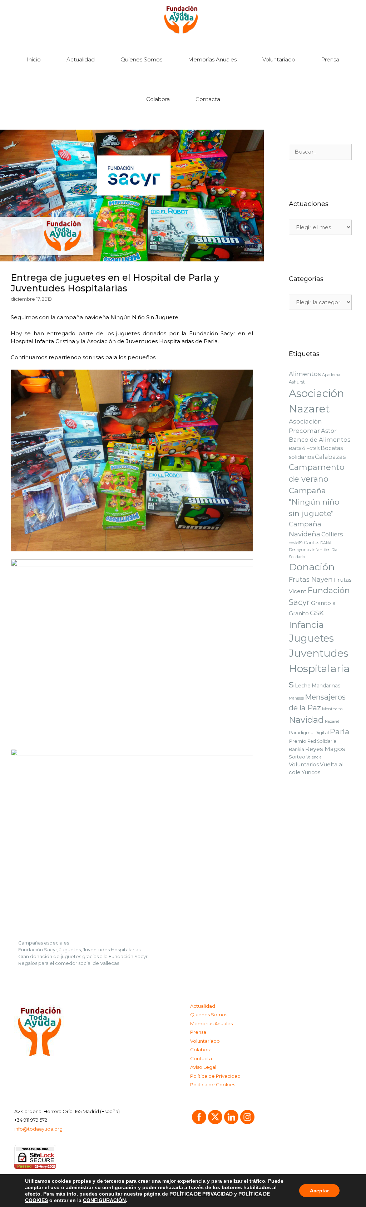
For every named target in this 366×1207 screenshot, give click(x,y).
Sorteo (297, 757)
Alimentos (305, 373)
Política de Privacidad (215, 1076)
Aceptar (319, 1190)
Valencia (314, 757)
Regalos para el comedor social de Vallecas (68, 963)
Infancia (306, 624)
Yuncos (311, 772)
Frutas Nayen (311, 579)
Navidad (306, 720)
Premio (297, 741)
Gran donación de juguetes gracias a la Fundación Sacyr (83, 956)
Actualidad (80, 59)
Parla (340, 731)
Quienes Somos (141, 59)
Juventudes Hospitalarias (111, 949)
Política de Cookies (212, 1084)
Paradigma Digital (309, 732)
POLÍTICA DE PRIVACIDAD (201, 1194)
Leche (303, 685)
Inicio (34, 59)
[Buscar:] (320, 152)
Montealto (332, 708)
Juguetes (70, 949)
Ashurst (297, 382)
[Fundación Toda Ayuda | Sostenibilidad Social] (183, 20)
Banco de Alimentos (320, 439)
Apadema (331, 374)
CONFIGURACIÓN (104, 1200)
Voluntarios (304, 764)
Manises (296, 698)
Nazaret (332, 721)
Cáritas (311, 542)
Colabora (158, 99)
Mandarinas (326, 685)
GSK (317, 613)
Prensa (330, 59)
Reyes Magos (325, 748)
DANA (326, 543)
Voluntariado (278, 59)
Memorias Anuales (212, 59)
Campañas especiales (43, 943)
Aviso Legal (203, 1067)
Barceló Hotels (304, 448)
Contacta (208, 99)
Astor (329, 430)
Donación (312, 567)
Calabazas (330, 456)
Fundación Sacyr (37, 949)
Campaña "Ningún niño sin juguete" (314, 502)
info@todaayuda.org (38, 1129)
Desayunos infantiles (309, 549)
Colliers (332, 534)
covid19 (296, 542)
